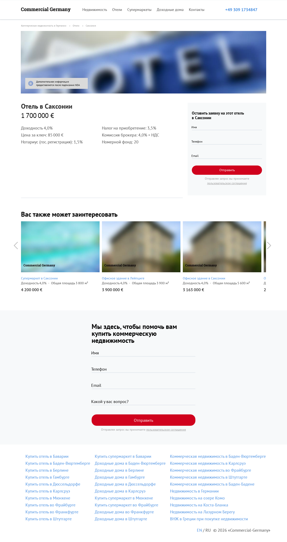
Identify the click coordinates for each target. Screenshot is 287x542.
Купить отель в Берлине (46, 470)
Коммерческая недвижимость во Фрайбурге (210, 470)
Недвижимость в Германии (194, 491)
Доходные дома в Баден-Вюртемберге (130, 463)
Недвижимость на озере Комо (197, 498)
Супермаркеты (139, 9)
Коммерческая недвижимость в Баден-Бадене (212, 484)
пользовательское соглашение (227, 183)
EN (199, 530)
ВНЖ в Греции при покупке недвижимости (209, 519)
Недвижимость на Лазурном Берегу (202, 512)
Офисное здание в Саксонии (204, 278)
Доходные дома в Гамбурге (120, 477)
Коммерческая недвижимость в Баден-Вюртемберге (218, 456)
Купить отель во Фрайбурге (50, 505)
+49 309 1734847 (241, 9)
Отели (117, 9)
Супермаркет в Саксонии (39, 278)
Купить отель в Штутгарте (48, 519)
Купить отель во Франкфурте (51, 512)
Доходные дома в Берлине (119, 470)
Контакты (196, 9)
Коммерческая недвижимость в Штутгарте (208, 477)
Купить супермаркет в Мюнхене (124, 498)
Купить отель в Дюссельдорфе (52, 484)
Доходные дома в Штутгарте (121, 519)
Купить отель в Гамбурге (47, 477)
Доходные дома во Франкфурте (124, 512)
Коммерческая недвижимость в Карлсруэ (208, 463)
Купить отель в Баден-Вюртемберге (57, 463)
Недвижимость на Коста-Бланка (199, 505)
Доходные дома (170, 9)
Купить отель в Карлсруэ (47, 491)
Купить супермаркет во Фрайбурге (126, 505)
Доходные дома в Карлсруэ (120, 491)
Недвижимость (94, 9)
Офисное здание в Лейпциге (123, 278)
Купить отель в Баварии (46, 456)
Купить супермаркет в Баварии (123, 456)
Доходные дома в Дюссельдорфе (125, 484)
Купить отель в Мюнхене (47, 498)
